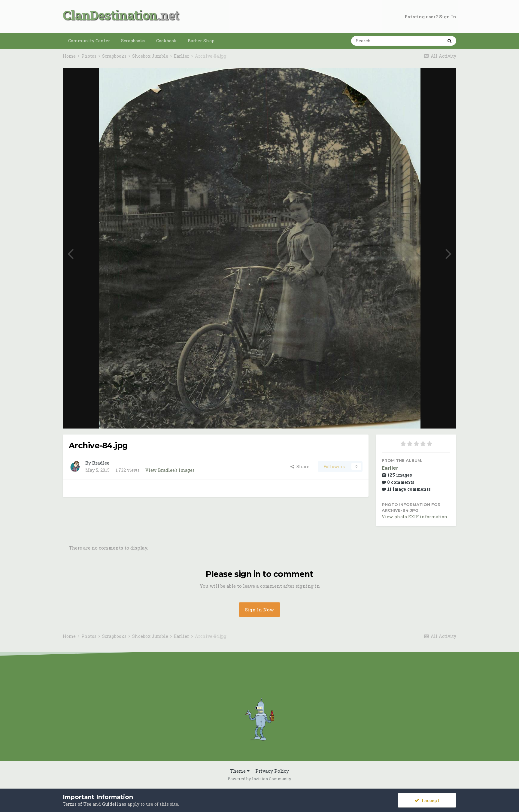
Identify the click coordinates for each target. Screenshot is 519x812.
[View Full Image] (445, 79)
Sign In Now (259, 610)
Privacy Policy (272, 771)
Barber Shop (201, 41)
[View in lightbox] (429, 79)
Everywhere (422, 40)
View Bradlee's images (170, 470)
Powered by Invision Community (259, 778)
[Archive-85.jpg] (70, 252)
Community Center (89, 41)
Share (301, 466)
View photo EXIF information (415, 517)
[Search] (449, 41)
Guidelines (114, 804)
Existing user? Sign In (430, 17)
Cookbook (166, 41)
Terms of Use (77, 804)
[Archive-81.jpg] (448, 252)
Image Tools (429, 417)
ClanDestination (110, 15)
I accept (429, 800)
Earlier (390, 468)
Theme (238, 771)
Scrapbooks (133, 41)
